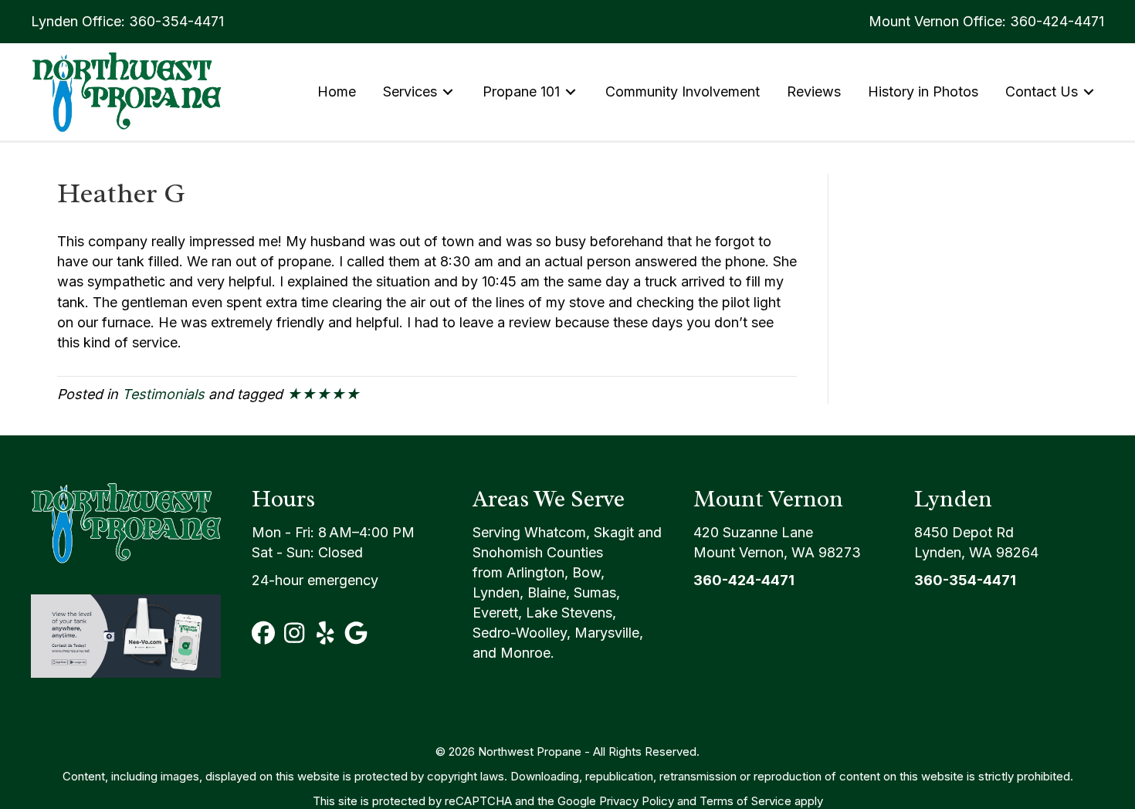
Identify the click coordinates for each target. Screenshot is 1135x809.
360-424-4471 (1057, 21)
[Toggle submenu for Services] (448, 91)
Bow (586, 572)
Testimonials (163, 394)
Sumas (595, 592)
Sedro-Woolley (520, 633)
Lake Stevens (569, 612)
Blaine (546, 592)
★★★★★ (323, 394)
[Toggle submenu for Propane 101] (570, 91)
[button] (263, 633)
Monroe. (527, 653)
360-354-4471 (176, 21)
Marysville (606, 633)
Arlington (535, 572)
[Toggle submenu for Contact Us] (1088, 91)
